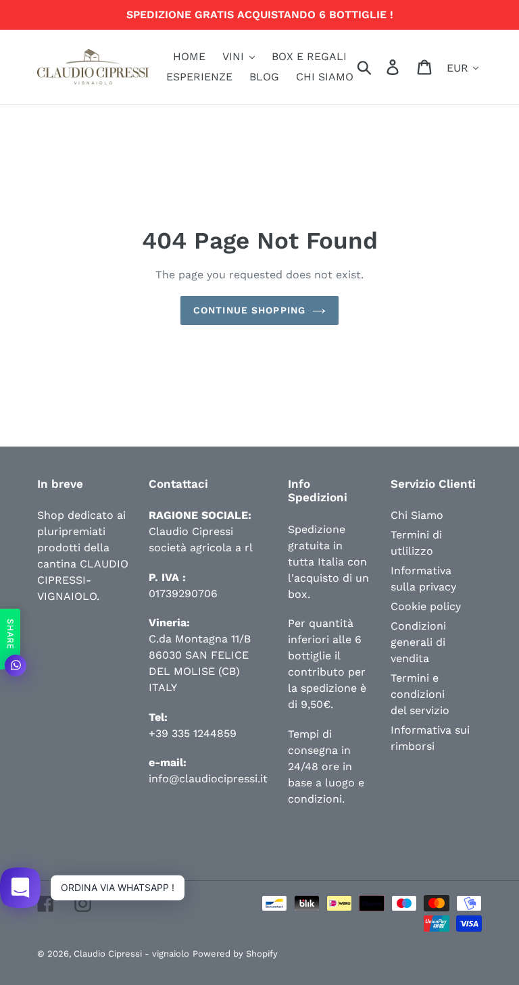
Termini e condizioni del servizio (420, 694)
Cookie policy (426, 606)
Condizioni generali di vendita (418, 642)
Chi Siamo (417, 515)
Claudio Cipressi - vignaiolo (131, 954)
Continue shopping (249, 310)
